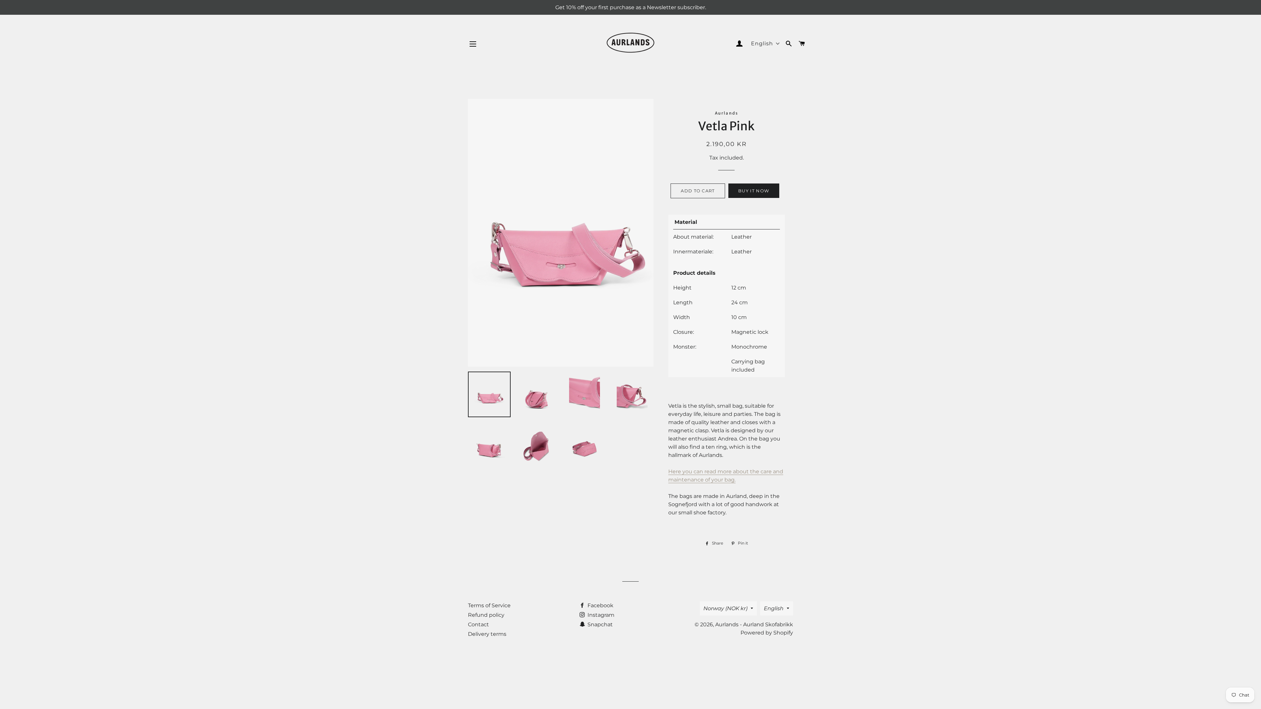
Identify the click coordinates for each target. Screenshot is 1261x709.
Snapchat (599, 624)
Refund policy (486, 615)
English (774, 608)
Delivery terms (487, 634)
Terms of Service (489, 605)
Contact (478, 624)
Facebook (599, 605)
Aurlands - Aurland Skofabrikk (754, 624)
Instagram (600, 615)
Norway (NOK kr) (725, 608)
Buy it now (753, 190)
